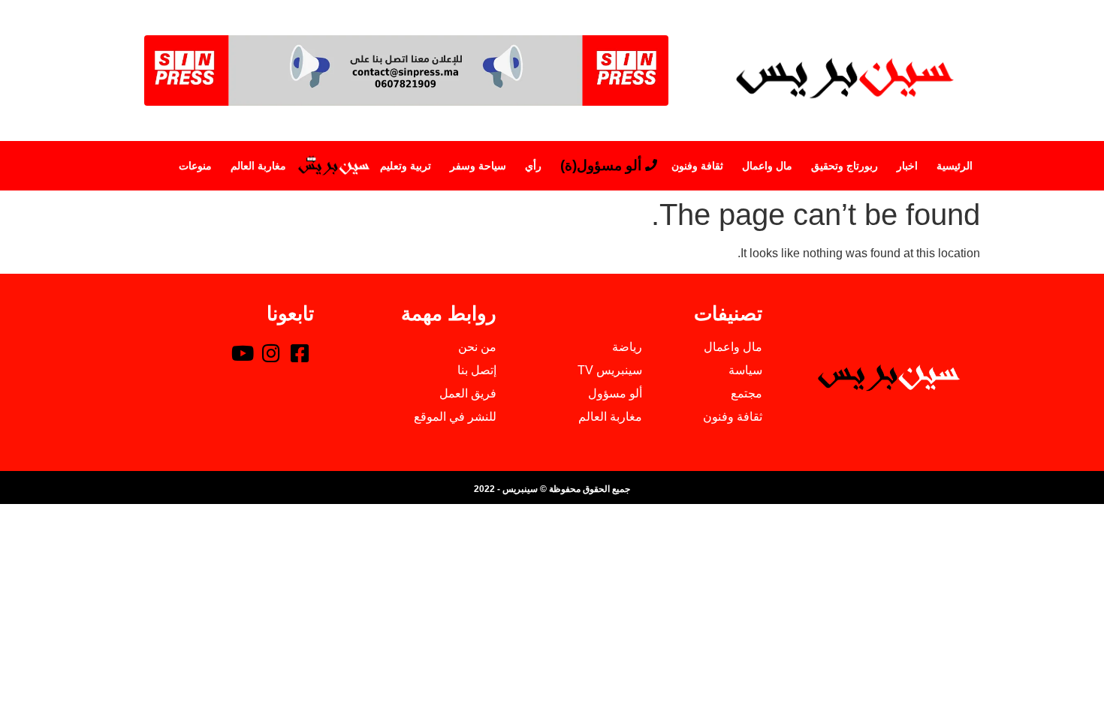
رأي (533, 166)
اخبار (907, 166)
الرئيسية (955, 166)
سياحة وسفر (478, 166)
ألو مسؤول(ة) (600, 165)
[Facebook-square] (299, 352)
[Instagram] (271, 352)
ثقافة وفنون (697, 166)
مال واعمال (767, 166)
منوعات (195, 166)
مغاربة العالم (258, 166)
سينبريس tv (333, 165)
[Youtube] (242, 352)
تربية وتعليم (405, 166)
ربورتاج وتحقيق (844, 166)
